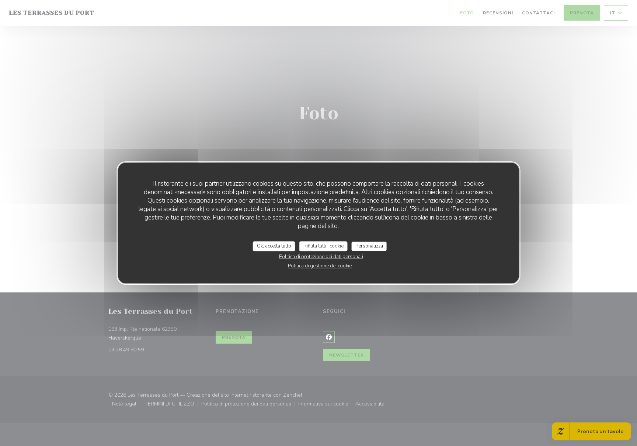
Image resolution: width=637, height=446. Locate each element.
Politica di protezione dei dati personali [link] (321, 256)
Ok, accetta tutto (274, 246)
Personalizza (369, 246)
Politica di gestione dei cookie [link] (320, 266)
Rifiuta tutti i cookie (323, 246)
